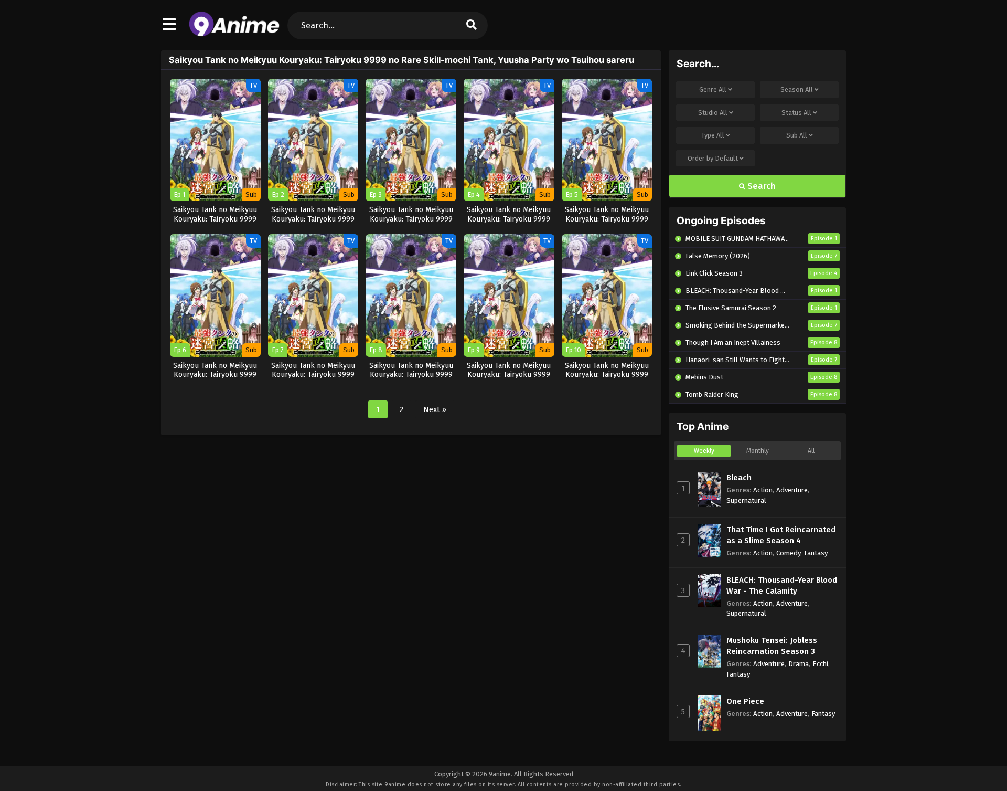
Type (712, 135)
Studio (712, 113)
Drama (798, 664)
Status (796, 113)
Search (760, 186)
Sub (796, 135)
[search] (471, 25)
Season (796, 89)
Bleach (739, 477)
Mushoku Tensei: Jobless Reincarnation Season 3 (771, 646)
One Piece (745, 701)
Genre (712, 89)
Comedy (788, 553)
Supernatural (746, 500)
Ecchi (820, 664)
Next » (434, 409)
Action (763, 490)
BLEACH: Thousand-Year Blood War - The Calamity (781, 585)
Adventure (792, 490)
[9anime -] (234, 34)
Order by (713, 158)
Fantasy (816, 553)
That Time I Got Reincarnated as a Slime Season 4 (780, 535)
